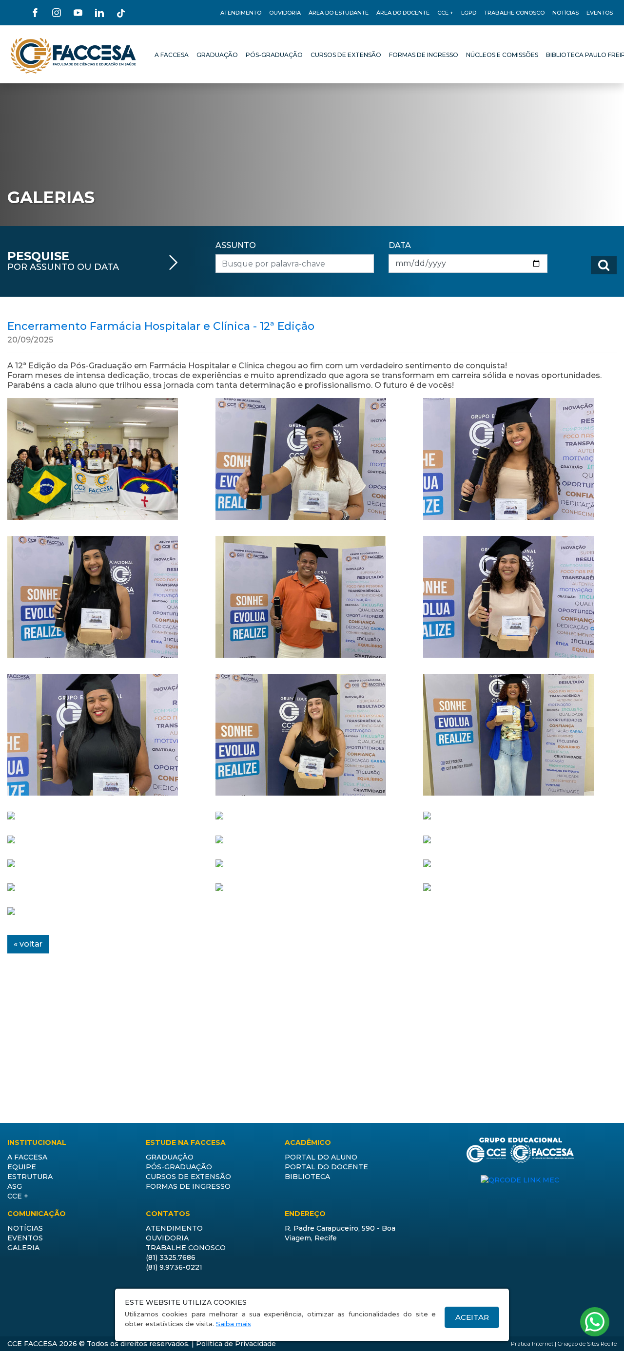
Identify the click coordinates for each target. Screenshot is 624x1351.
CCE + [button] (445, 12)
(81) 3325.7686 (170, 1257)
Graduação (170, 1157)
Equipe (21, 1166)
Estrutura (30, 1176)
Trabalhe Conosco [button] (514, 12)
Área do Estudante (339, 12)
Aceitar (472, 1317)
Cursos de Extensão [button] (188, 1176)
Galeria (23, 1247)
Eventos (599, 12)
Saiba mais (233, 1324)
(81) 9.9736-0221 (174, 1267)
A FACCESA (27, 1157)
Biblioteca (307, 1176)
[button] (172, 55)
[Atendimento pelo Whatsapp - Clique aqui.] (594, 1321)
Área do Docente (402, 12)
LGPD (468, 12)
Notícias (565, 12)
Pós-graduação (179, 1166)
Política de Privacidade (236, 1343)
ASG (14, 1186)
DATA (400, 245)
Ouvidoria (285, 12)
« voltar (28, 944)
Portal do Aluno (321, 1157)
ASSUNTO (235, 245)
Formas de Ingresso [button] (188, 1186)
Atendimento (240, 12)
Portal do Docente (326, 1166)
